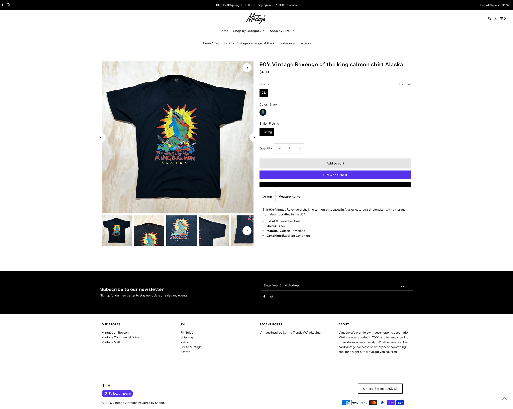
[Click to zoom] (246, 67)
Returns (186, 342)
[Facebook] (2, 5)
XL (264, 92)
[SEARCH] (489, 18)
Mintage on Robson (115, 332)
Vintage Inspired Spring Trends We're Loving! (290, 332)
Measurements (289, 196)
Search (185, 352)
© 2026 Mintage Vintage (119, 403)
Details (267, 197)
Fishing (267, 132)
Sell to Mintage (191, 347)
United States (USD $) (494, 5)
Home (224, 31)
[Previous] (101, 137)
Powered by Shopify (152, 403)
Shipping (187, 337)
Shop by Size (280, 31)
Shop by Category (247, 31)
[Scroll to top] (504, 398)
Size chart (404, 84)
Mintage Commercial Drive (120, 337)
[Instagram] (8, 5)
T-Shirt (219, 43)
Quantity (266, 148)
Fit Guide (187, 332)
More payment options (335, 185)
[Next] (254, 137)
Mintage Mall (111, 342)
